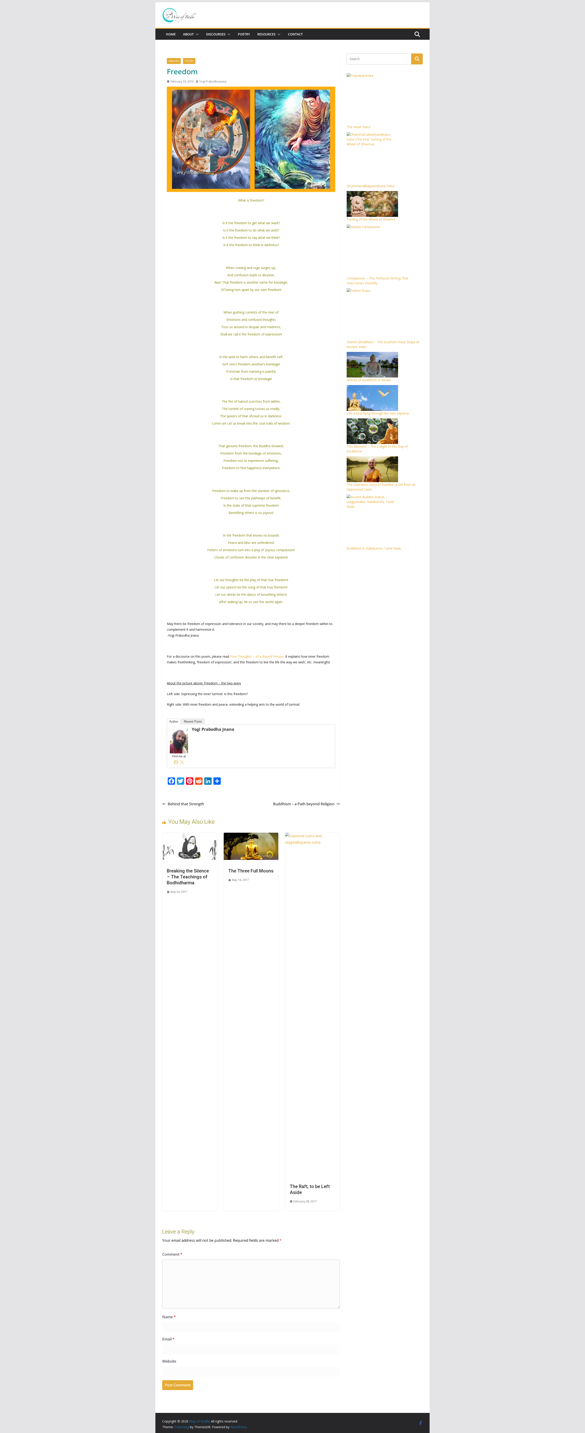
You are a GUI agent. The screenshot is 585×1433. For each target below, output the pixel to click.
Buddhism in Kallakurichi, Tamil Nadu (374, 548)
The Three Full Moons (251, 871)
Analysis (174, 61)
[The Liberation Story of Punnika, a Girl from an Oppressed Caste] (372, 469)
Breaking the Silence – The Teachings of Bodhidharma (188, 876)
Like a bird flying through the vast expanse (378, 413)
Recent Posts (193, 721)
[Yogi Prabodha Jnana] (179, 730)
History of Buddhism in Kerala (369, 380)
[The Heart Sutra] (372, 99)
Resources (266, 34)
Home (171, 34)
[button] (196, 34)
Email (168, 1339)
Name (169, 1316)
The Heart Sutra (358, 127)
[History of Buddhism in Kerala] (372, 365)
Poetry (244, 34)
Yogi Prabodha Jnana (212, 81)
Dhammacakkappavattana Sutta (370, 186)
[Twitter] (182, 762)
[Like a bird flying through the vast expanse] (372, 398)
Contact (295, 34)
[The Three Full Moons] (251, 835)
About (188, 34)
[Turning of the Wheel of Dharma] (372, 204)
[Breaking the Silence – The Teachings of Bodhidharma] (189, 835)
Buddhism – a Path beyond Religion (303, 803)
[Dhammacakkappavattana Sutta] (372, 157)
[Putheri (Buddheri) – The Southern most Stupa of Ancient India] (372, 314)
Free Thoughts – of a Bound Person (257, 656)
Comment (172, 1254)
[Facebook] (176, 762)
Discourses (216, 34)
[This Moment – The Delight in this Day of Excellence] (372, 431)
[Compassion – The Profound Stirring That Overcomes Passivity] (372, 250)
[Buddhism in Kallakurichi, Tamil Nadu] (372, 520)
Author (173, 721)
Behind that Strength (186, 803)
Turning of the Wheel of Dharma (371, 219)
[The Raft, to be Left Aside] (312, 835)
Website (169, 1361)
